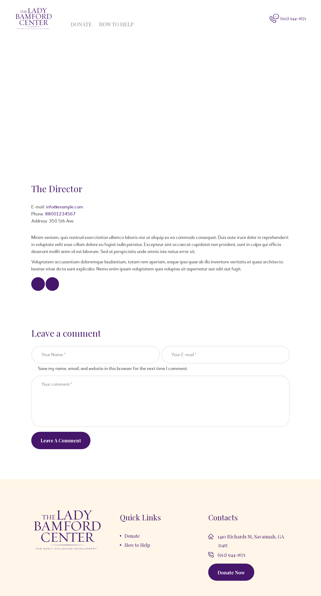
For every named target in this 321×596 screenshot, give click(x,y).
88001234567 (60, 214)
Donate (81, 24)
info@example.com (64, 207)
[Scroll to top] (304, 579)
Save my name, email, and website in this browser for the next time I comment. (113, 368)
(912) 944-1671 (231, 554)
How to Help (116, 24)
